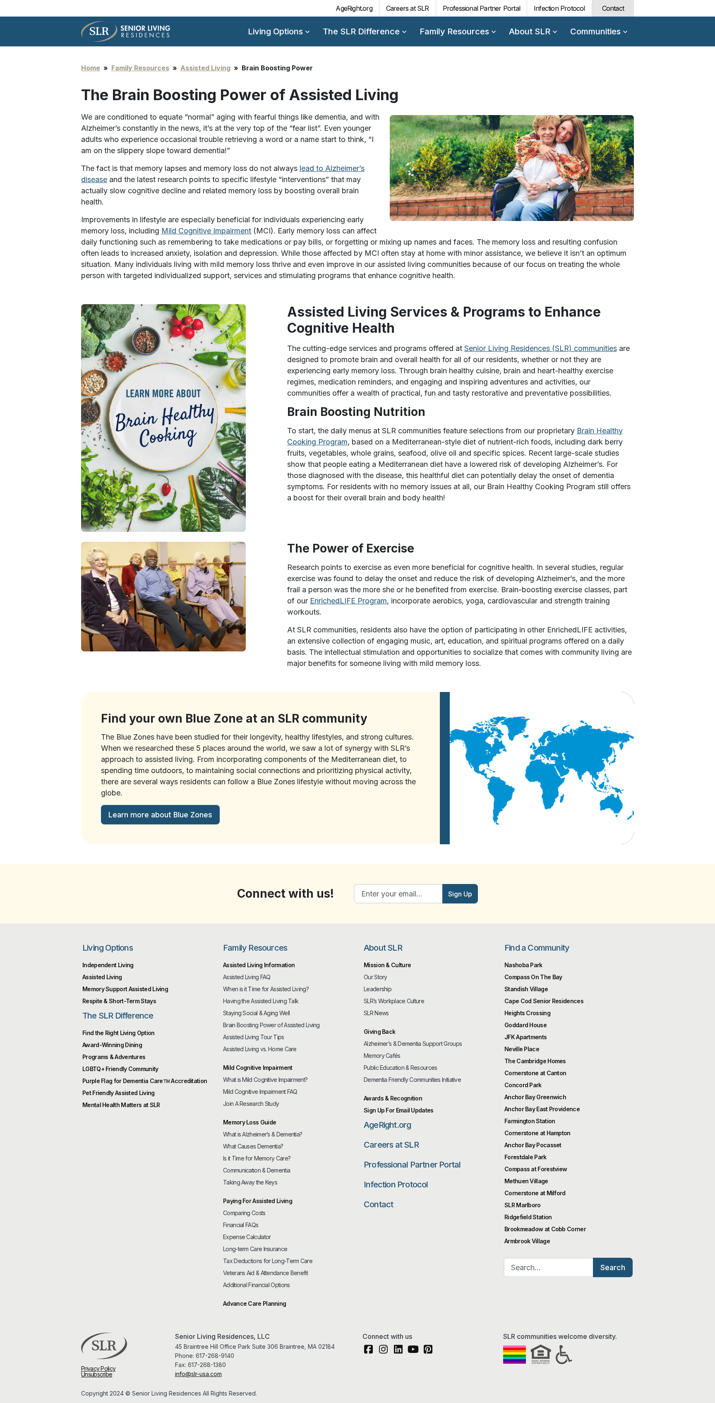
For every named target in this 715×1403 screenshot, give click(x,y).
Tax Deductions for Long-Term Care (267, 1260)
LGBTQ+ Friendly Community (120, 1068)
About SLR (529, 31)
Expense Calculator (247, 1236)
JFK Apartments (525, 1036)
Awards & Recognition (393, 1098)
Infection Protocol (559, 8)
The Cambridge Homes (535, 1060)
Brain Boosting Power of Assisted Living (271, 1024)
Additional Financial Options (256, 1284)
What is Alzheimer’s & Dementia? (262, 1134)
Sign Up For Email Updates (399, 1110)
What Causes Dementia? (253, 1146)
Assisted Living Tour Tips (253, 1036)
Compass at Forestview (535, 1168)
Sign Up (460, 894)
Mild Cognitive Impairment (206, 230)
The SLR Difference (361, 31)
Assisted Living (205, 68)
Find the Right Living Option (118, 1032)
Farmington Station (529, 1120)
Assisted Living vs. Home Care (260, 1048)
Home (90, 68)
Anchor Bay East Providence (542, 1108)
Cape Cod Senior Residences (543, 1000)
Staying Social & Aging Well (256, 1012)
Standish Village (526, 988)
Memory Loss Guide (249, 1122)
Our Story (375, 976)
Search (612, 1267)
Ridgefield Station (528, 1216)
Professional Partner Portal (481, 8)
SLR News (376, 1012)
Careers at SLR (407, 8)
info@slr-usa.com (198, 1373)
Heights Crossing (527, 1012)
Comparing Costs (244, 1212)
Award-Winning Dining (112, 1044)
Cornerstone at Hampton (537, 1132)
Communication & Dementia (256, 1170)
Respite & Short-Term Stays (119, 1000)
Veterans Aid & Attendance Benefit (265, 1272)
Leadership (377, 988)
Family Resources (454, 31)
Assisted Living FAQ (247, 976)
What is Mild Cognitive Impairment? (265, 1079)
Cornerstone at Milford (535, 1192)
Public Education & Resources (400, 1067)
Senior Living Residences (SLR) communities (540, 348)
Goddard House (525, 1024)
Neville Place (521, 1048)
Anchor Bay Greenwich (535, 1096)
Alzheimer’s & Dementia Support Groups (413, 1043)
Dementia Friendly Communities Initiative (412, 1079)
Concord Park (523, 1084)
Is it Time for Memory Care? (256, 1158)
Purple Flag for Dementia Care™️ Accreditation (144, 1080)
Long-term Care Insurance (255, 1248)
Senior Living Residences (125, 31)
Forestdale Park (525, 1156)
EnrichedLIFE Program (348, 600)
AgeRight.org (354, 8)
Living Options (275, 31)
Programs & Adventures (113, 1056)
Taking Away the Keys (250, 1182)
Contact (613, 8)
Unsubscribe (96, 1374)
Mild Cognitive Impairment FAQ (260, 1091)
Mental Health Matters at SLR (121, 1104)
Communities (595, 31)
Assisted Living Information (259, 964)
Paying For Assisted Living (257, 1200)
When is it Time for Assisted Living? (266, 988)
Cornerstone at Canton (535, 1072)
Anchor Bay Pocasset (532, 1144)
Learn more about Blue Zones (160, 814)
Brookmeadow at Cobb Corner (545, 1228)
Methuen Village (526, 1180)
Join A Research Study (251, 1103)
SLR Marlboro (522, 1204)
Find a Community (536, 948)
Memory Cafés (382, 1055)
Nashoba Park (523, 964)
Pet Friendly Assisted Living (118, 1092)
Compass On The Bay (533, 976)
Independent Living (107, 964)
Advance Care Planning (254, 1303)
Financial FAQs (240, 1224)
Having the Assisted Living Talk (260, 1000)
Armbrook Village (527, 1240)
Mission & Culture (387, 964)
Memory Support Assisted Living (125, 988)
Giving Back (379, 1031)
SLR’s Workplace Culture (394, 1000)
